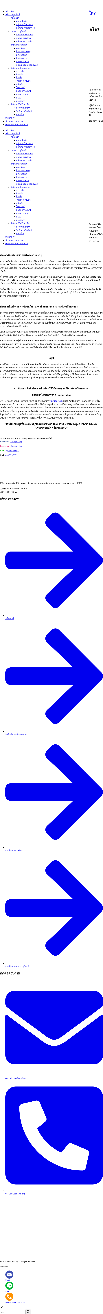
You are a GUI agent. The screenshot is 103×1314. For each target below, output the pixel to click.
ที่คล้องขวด (21, 58)
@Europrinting (12, 450)
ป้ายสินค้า (20, 101)
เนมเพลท (20, 48)
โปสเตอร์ (20, 87)
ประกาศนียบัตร (23, 108)
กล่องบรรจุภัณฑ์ (18, 31)
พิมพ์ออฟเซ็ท (56, 401)
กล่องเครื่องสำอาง (24, 35)
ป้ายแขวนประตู (23, 51)
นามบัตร (20, 114)
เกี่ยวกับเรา (10, 118)
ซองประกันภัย (22, 61)
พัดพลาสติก (21, 55)
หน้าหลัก (9, 11)
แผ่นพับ (19, 84)
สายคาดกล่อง (22, 94)
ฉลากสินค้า (21, 21)
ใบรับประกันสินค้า (24, 111)
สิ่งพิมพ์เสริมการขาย (20, 68)
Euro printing (16, 441)
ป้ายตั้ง (19, 77)
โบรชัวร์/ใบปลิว (23, 81)
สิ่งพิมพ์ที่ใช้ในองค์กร (21, 104)
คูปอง (18, 98)
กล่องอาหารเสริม (24, 41)
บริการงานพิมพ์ (12, 14)
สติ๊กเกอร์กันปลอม (24, 24)
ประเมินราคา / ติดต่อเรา (16, 124)
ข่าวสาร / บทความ (14, 121)
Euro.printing (16, 446)
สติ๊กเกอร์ (15, 18)
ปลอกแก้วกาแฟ (23, 91)
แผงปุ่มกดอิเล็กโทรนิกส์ (27, 65)
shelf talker (20, 71)
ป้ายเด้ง (19, 74)
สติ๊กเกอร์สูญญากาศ (25, 28)
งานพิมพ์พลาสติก (19, 45)
